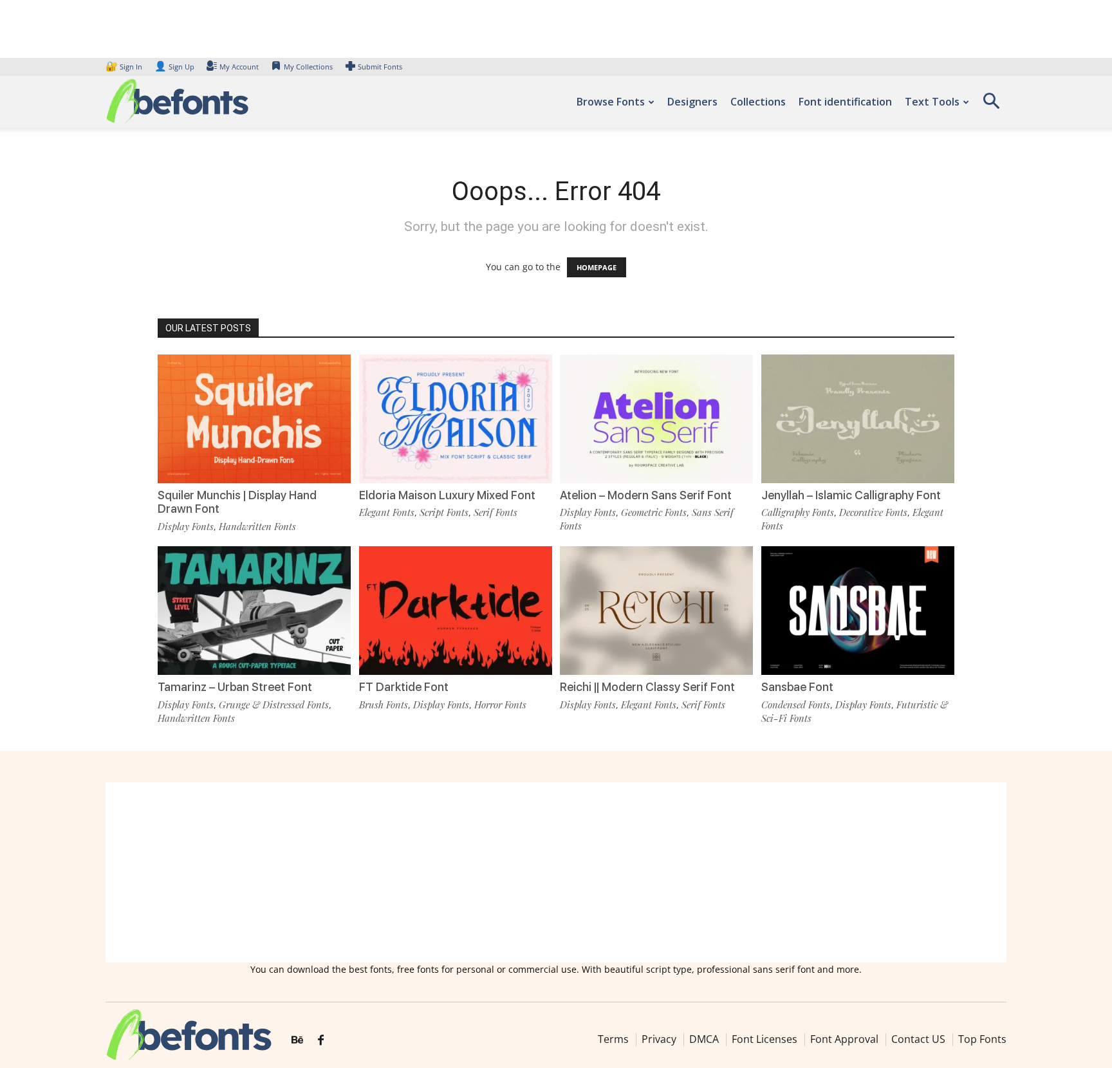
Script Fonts (444, 512)
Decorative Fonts (873, 512)
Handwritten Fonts (257, 526)
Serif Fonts (495, 512)
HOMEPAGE (596, 267)
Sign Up (174, 66)
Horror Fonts (500, 704)
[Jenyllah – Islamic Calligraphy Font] (857, 418)
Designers (692, 102)
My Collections (308, 66)
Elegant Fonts (386, 512)
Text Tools (932, 102)
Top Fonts (982, 1039)
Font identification (845, 102)
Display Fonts (186, 526)
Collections (758, 102)
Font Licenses (764, 1039)
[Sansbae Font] (857, 609)
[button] (991, 105)
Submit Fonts (380, 66)
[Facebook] (321, 1040)
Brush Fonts (383, 704)
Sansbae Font (797, 687)
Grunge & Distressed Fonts (274, 704)
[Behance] (297, 1040)
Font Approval (844, 1039)
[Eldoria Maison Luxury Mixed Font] (455, 418)
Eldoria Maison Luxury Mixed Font (447, 495)
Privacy (659, 1039)
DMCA (704, 1039)
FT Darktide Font (404, 687)
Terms (613, 1039)
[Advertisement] (556, 872)
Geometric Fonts (654, 512)
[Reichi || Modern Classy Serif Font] (656, 609)
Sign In (125, 66)
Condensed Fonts (795, 704)
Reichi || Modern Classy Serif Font (647, 687)
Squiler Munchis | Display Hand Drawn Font (237, 502)
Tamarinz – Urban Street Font (235, 687)
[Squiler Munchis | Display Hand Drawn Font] (254, 418)
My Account (239, 66)
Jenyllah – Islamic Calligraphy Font (851, 495)
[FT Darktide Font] (455, 609)
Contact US (918, 1039)
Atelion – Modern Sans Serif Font (646, 495)
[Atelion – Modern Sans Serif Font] (656, 418)
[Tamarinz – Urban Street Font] (254, 609)
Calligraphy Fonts (797, 512)
